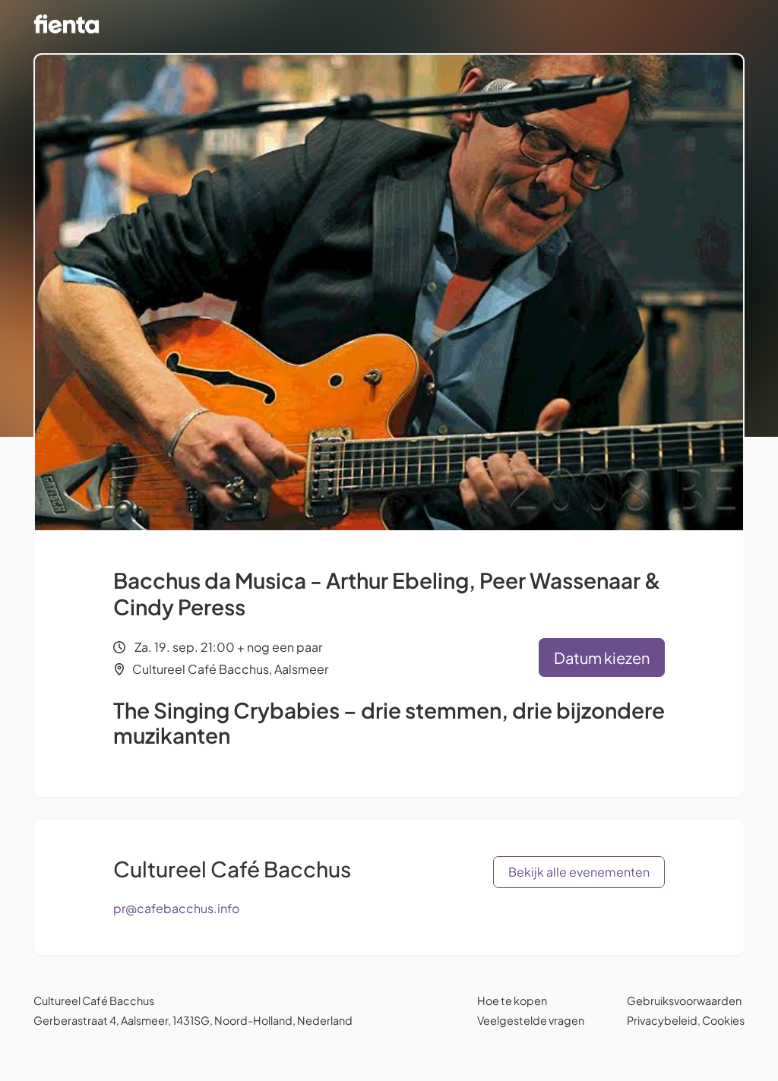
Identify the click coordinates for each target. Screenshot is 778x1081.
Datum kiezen (602, 657)
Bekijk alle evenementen (579, 872)
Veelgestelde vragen (530, 1020)
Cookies (723, 1020)
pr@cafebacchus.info (176, 908)
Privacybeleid (662, 1020)
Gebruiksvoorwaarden (684, 1000)
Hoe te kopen (512, 1000)
